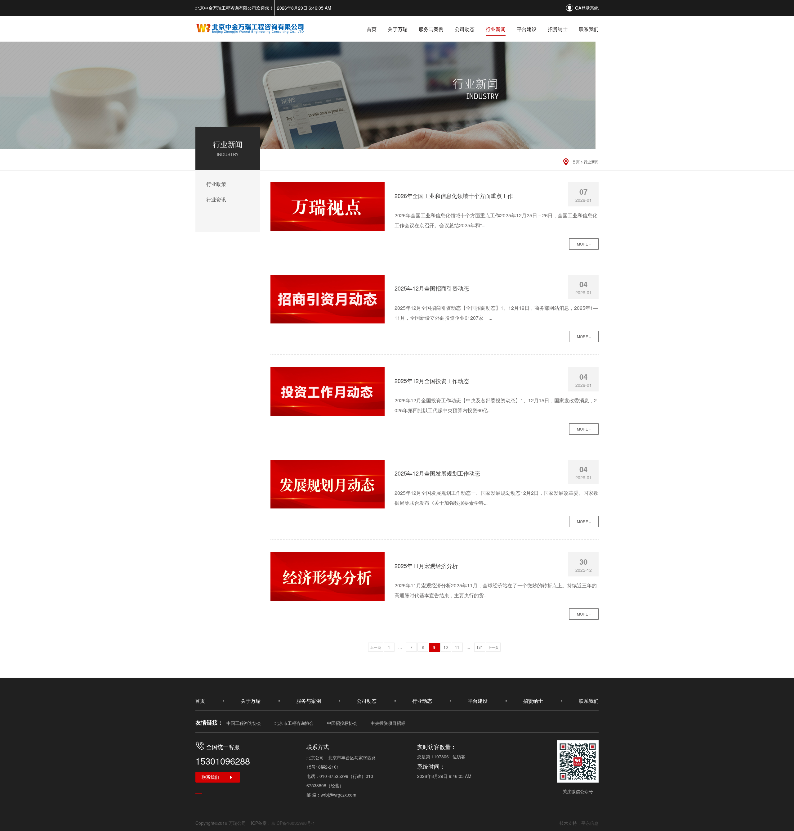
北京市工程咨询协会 (294, 723)
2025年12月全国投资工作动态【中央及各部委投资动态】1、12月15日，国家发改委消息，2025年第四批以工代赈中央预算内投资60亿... (496, 405)
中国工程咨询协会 (243, 723)
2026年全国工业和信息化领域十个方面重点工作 (454, 196)
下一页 (493, 647)
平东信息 (590, 823)
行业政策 (216, 183)
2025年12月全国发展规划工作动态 (437, 473)
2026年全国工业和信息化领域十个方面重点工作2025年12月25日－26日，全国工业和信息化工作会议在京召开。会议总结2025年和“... (496, 220)
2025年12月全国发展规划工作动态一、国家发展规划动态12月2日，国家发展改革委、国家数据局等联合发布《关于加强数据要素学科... (496, 497)
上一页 (375, 647)
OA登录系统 (587, 8)
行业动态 (422, 700)
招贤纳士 (558, 29)
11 (457, 647)
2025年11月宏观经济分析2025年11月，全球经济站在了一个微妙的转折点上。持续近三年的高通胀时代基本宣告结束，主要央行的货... (496, 590)
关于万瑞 (398, 29)
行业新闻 (496, 29)
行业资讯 (216, 199)
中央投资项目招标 (388, 723)
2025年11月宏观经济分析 (426, 566)
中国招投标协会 (342, 723)
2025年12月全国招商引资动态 (432, 288)
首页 (372, 29)
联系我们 (589, 29)
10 (446, 647)
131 (479, 647)
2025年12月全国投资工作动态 (432, 381)
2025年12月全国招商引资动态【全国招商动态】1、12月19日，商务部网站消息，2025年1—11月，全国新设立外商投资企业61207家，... (496, 312)
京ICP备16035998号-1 (293, 823)
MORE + (584, 243)
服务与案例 (431, 29)
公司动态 (465, 29)
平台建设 (527, 29)
